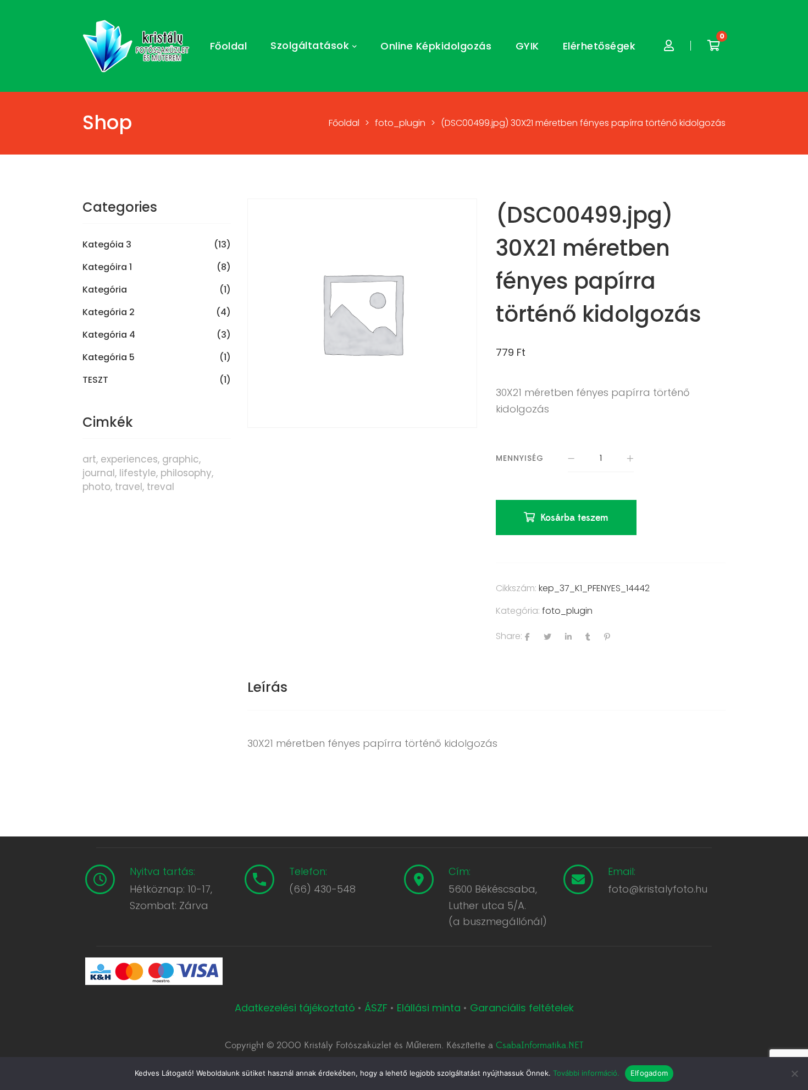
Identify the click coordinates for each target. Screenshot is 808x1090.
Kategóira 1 (107, 267)
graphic (180, 459)
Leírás (267, 687)
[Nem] (794, 1073)
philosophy (186, 473)
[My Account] (669, 46)
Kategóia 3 (106, 244)
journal (98, 473)
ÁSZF (376, 1008)
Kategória (104, 289)
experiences (129, 459)
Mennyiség (520, 458)
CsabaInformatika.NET (539, 1045)
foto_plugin (567, 610)
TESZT (95, 380)
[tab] (267, 687)
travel (128, 486)
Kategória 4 (108, 334)
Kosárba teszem (574, 517)
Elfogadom (649, 1073)
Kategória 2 (108, 312)
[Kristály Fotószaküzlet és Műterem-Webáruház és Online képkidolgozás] (137, 46)
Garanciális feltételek (522, 1008)
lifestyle (137, 473)
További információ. (586, 1073)
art (89, 459)
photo (96, 486)
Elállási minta (429, 1008)
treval (160, 486)
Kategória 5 (108, 357)
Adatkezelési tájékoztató (296, 1008)
